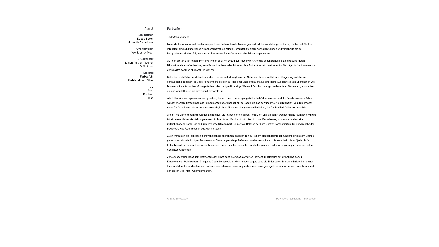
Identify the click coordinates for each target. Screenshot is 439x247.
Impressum (310, 198)
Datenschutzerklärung (288, 198)
